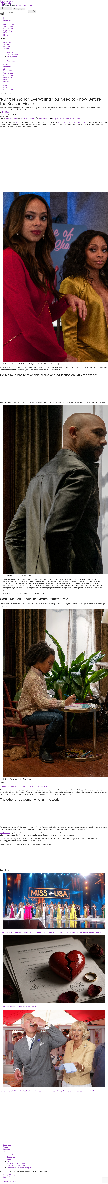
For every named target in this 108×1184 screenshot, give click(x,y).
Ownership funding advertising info (19, 1168)
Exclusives (7, 20)
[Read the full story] (54, 928)
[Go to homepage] (8, 1141)
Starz (18, 122)
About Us (10, 52)
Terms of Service (13, 54)
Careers (9, 1159)
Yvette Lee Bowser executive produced (72, 122)
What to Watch (8, 26)
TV (4, 22)
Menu (2, 14)
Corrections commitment (16, 1165)
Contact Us (11, 1157)
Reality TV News (9, 24)
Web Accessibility (13, 61)
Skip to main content (7, 1)
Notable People (9, 28)
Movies (6, 35)
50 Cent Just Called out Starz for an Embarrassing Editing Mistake (24, 786)
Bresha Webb (5, 833)
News (5, 18)
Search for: (4, 12)
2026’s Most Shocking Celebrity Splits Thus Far (19, 1007)
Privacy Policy (12, 57)
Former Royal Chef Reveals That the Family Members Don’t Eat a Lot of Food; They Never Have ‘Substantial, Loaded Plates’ (49, 1091)
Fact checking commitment (17, 1163)
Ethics (9, 1161)
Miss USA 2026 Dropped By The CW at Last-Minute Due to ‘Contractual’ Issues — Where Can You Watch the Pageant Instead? (50, 932)
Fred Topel (6, 112)
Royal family (7, 31)
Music (5, 33)
